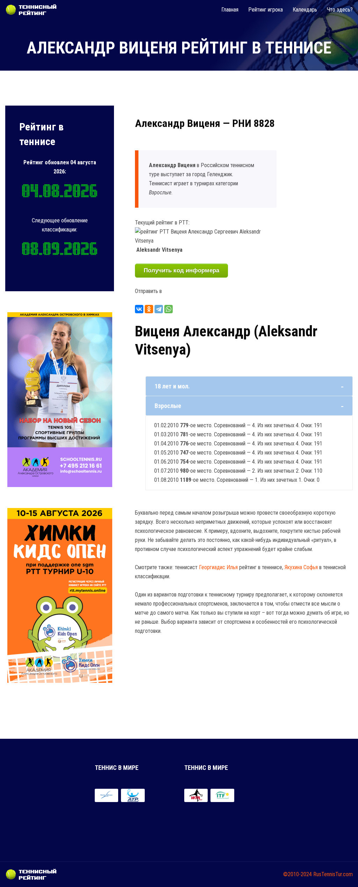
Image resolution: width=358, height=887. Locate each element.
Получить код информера (181, 270)
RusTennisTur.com (333, 874)
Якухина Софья (301, 567)
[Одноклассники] (149, 309)
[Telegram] (159, 309)
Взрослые (168, 405)
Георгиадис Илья (218, 567)
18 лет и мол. (172, 386)
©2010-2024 (297, 874)
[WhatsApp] (168, 309)
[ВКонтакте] (139, 309)
